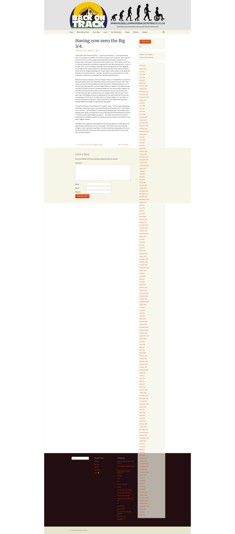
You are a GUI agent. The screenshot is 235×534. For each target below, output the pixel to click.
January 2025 (143, 120)
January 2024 (143, 154)
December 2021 (144, 225)
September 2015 (144, 438)
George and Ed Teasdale (124, 493)
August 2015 (143, 441)
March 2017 (143, 387)
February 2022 (143, 219)
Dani (118, 481)
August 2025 (143, 100)
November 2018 (144, 330)
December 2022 (144, 191)
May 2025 (142, 108)
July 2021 (142, 239)
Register (145, 32)
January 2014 (143, 495)
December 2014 (144, 463)
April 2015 (142, 452)
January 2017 (143, 392)
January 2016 (143, 427)
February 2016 (143, 424)
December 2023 (144, 157)
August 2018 (143, 338)
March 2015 (143, 455)
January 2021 (143, 256)
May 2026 (142, 77)
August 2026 (143, 69)
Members (136, 32)
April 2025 (142, 111)
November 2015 (144, 432)
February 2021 (143, 253)
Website (77, 192)
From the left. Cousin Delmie (124, 490)
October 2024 (143, 128)
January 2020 (143, 290)
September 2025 (144, 97)
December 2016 (144, 395)
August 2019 (143, 304)
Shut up (96, 467)
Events (92, 50)
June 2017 (142, 378)
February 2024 (143, 151)
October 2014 (143, 469)
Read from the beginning (146, 57)
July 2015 (142, 444)
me (118, 503)
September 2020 (144, 267)
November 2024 (144, 125)
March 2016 (143, 421)
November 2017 (144, 364)
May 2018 (142, 347)
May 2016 (142, 415)
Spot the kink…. (121, 509)
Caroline (119, 475)
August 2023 (143, 168)
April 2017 (142, 384)
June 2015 (142, 446)
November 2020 (144, 262)
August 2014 (143, 475)
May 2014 (142, 483)
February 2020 (143, 287)
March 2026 (143, 83)
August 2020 (143, 270)
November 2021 (144, 228)
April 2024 (142, 145)
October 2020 (143, 265)
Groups (127, 32)
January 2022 (143, 222)
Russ (98, 50)
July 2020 (142, 273)
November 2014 (144, 466)
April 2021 (142, 248)
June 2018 (142, 344)
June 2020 (142, 276)
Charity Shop (145, 41)
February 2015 (143, 458)
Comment (79, 163)
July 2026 (142, 71)
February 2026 (143, 86)
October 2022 (143, 196)
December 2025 (144, 91)
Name (77, 184)
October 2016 (143, 401)
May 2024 (142, 142)
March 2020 (143, 285)
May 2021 (142, 245)
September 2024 (144, 131)
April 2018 (142, 350)
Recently (96, 464)
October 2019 (143, 299)
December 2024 (144, 123)
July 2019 (142, 307)
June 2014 (142, 480)
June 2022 (142, 208)
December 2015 (144, 429)
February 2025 (143, 117)
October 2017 (143, 367)
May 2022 (142, 211)
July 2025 (142, 103)
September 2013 (144, 506)
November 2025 (144, 94)
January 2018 (143, 358)
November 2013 (144, 500)
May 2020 (142, 279)
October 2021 (143, 231)
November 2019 (144, 296)
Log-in (105, 32)
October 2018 (143, 333)
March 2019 (143, 319)
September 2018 (144, 336)
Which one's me (121, 516)
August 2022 (143, 202)
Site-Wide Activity (116, 32)
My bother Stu (121, 506)
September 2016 (144, 404)
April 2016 (142, 418)
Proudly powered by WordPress (78, 530)
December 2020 (144, 259)
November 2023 (144, 160)
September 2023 (144, 165)
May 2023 (142, 177)
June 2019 (142, 310)
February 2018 (143, 356)
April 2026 (142, 80)
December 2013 (144, 498)
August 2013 (143, 509)
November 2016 (144, 398)
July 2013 (142, 512)
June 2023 (142, 174)
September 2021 (144, 233)
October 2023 (143, 162)
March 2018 (143, 353)
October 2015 (143, 435)
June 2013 (142, 515)
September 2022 (144, 199)
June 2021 (142, 242)
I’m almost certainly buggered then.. (89, 144)
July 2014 (142, 478)
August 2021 (143, 236)
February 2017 (143, 390)
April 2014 (142, 486)
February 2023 (143, 185)
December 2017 (144, 361)
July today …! (98, 470)
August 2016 (143, 407)
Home (71, 32)
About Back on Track (83, 32)
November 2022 (144, 194)
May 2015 (142, 449)
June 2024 (142, 140)
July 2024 (142, 137)
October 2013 (143, 503)
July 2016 (142, 409)
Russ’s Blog (96, 32)
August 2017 (143, 373)
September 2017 (144, 370)
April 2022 (142, 213)
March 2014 (143, 489)
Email (77, 188)
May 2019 (142, 313)
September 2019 (144, 302)
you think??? (120, 519)
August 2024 (143, 134)
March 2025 (143, 114)
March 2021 (143, 250)
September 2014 (144, 472)
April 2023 (142, 179)
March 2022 (143, 216)
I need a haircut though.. (123, 495)
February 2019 (143, 321)
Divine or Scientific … (123, 484)
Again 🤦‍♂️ (96, 473)
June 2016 (142, 412)
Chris (118, 478)
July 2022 (142, 205)
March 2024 (143, 148)
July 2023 (142, 171)
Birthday (96, 461)
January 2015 (143, 461)
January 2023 (143, 188)
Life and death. (124, 144)
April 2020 (142, 282)
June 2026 (142, 74)
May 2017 (142, 381)
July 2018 (142, 341)
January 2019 (143, 324)
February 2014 (143, 492)
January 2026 (143, 89)
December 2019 (144, 293)
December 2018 (144, 327)
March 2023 (143, 182)
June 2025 (142, 106)
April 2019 (142, 316)
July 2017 (142, 375)
